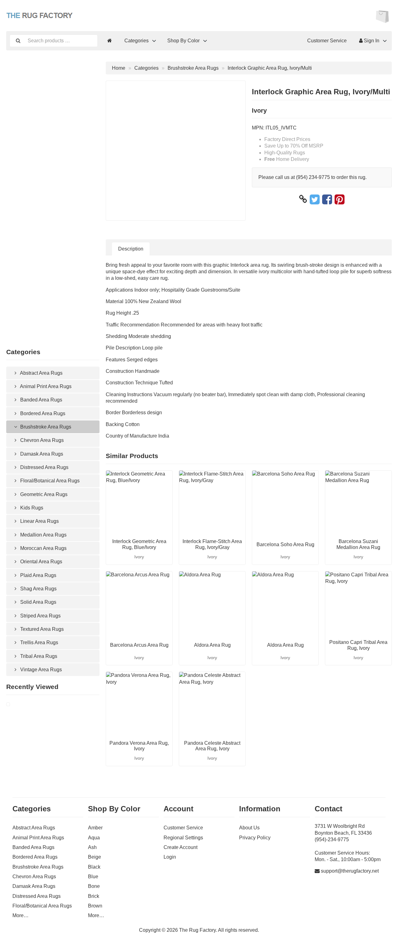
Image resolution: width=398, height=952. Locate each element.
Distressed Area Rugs (43, 467)
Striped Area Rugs (40, 615)
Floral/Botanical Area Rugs (49, 480)
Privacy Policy (255, 837)
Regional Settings (183, 837)
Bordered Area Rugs (42, 413)
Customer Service (327, 40)
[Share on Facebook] (327, 199)
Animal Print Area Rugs (45, 386)
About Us (249, 827)
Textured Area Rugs (41, 629)
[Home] (109, 40)
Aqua (94, 837)
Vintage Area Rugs (40, 669)
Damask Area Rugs (41, 454)
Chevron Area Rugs (41, 440)
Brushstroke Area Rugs (45, 426)
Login (170, 857)
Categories (136, 40)
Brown (95, 905)
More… (20, 915)
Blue (93, 876)
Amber (95, 827)
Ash (92, 847)
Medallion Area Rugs (43, 534)
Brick (93, 896)
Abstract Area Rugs (40, 373)
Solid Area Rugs (37, 602)
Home (118, 68)
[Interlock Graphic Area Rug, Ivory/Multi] (15, 704)
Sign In (371, 40)
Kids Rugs (31, 507)
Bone (94, 886)
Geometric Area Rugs (43, 494)
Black (94, 867)
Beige (94, 857)
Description (130, 248)
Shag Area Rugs (38, 588)
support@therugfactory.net (350, 871)
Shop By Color (183, 40)
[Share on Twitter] (315, 199)
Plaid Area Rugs (37, 575)
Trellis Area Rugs (38, 642)
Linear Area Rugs (39, 521)
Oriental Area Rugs (40, 561)
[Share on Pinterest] (340, 199)
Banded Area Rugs (40, 399)
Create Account (180, 847)
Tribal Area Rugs (38, 656)
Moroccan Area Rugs (43, 548)
